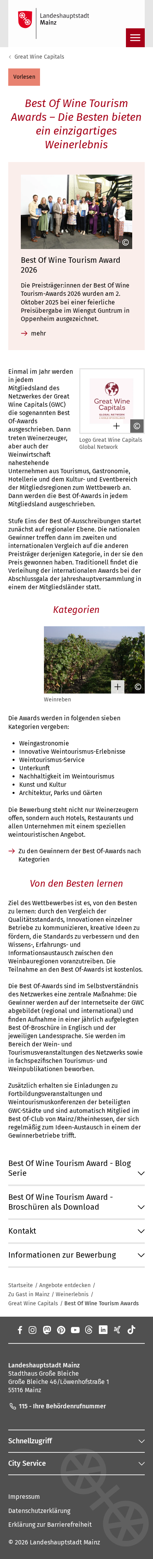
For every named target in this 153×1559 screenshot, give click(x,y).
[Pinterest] (61, 1329)
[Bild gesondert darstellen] (113, 426)
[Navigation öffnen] (135, 37)
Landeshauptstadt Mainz (65, 1542)
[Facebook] (19, 1329)
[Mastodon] (46, 1329)
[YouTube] (75, 1329)
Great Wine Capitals (39, 57)
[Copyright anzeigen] (122, 242)
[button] (24, 77)
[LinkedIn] (103, 1329)
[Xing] (117, 1329)
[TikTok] (131, 1329)
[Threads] (89, 1329)
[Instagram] (32, 1329)
